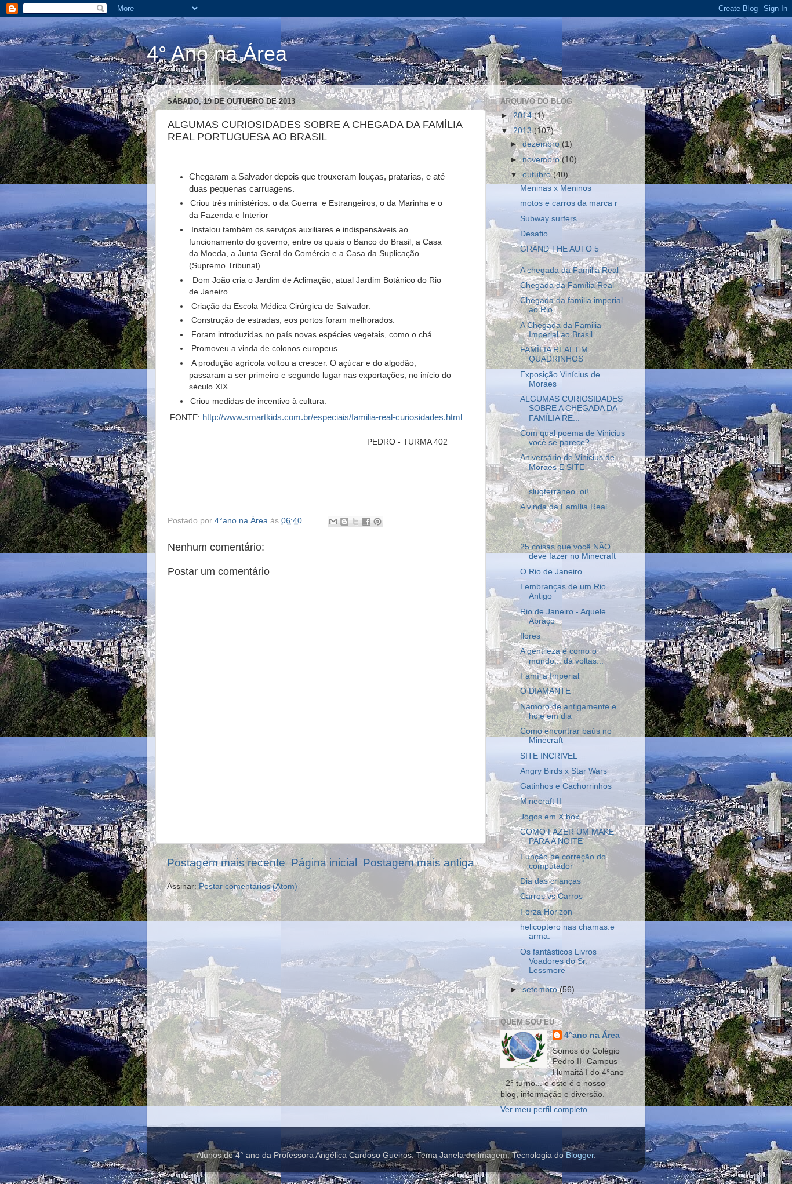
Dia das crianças (550, 881)
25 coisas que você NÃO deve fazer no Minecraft (568, 551)
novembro (542, 159)
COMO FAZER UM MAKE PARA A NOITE (567, 837)
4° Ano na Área (217, 53)
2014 (523, 115)
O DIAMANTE (545, 691)
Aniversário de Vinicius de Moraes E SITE (567, 462)
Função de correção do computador (563, 861)
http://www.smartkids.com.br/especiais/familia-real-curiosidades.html (332, 417)
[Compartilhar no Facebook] (366, 521)
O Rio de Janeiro (551, 571)
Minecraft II (540, 801)
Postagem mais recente (226, 863)
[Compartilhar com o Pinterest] (377, 521)
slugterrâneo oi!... (557, 487)
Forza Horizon (546, 912)
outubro (537, 174)
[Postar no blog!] (344, 521)
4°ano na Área (592, 1035)
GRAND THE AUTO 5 (559, 249)
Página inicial (324, 863)
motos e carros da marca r (568, 203)
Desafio (534, 233)
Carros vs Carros (551, 896)
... (557, 527)
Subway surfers (548, 218)
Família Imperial (549, 676)
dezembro (542, 144)
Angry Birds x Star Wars (563, 771)
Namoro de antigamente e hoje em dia (568, 711)
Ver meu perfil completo (543, 1109)
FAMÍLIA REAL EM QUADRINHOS (554, 354)
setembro (541, 989)
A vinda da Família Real (563, 506)
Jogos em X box (549, 817)
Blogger (580, 1155)
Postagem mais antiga (418, 863)
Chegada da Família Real (567, 285)
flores (530, 636)
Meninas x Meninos (555, 188)
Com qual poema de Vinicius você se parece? (572, 438)
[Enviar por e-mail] (333, 521)
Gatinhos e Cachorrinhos (566, 786)
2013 (523, 130)
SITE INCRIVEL (548, 756)
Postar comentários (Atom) (248, 886)
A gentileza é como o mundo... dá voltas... (562, 656)
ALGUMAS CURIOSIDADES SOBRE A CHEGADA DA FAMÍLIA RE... (571, 408)
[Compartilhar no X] (355, 521)
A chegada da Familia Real (569, 270)
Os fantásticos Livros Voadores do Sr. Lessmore (558, 961)
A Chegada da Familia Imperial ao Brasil (560, 330)
